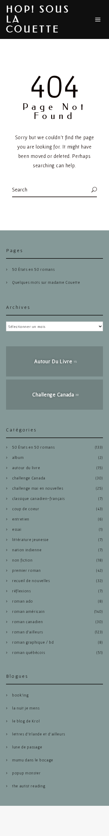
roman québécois (28, 652)
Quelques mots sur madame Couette (46, 282)
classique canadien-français (38, 498)
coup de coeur (25, 509)
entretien (20, 519)
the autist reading (28, 786)
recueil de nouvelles (31, 580)
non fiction (22, 560)
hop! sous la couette (38, 19)
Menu (98, 19)
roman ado (22, 601)
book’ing (20, 695)
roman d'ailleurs (27, 632)
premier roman (26, 570)
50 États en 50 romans (33, 269)
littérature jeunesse (30, 539)
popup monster (26, 773)
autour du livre (26, 468)
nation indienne (26, 550)
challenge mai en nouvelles (37, 488)
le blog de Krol (26, 721)
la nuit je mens (25, 708)
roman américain (28, 611)
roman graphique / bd (33, 642)
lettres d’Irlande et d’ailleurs (38, 734)
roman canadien (27, 622)
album (18, 457)
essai (16, 529)
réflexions (21, 591)
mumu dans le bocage (32, 760)
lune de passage (27, 747)
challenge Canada (28, 478)
